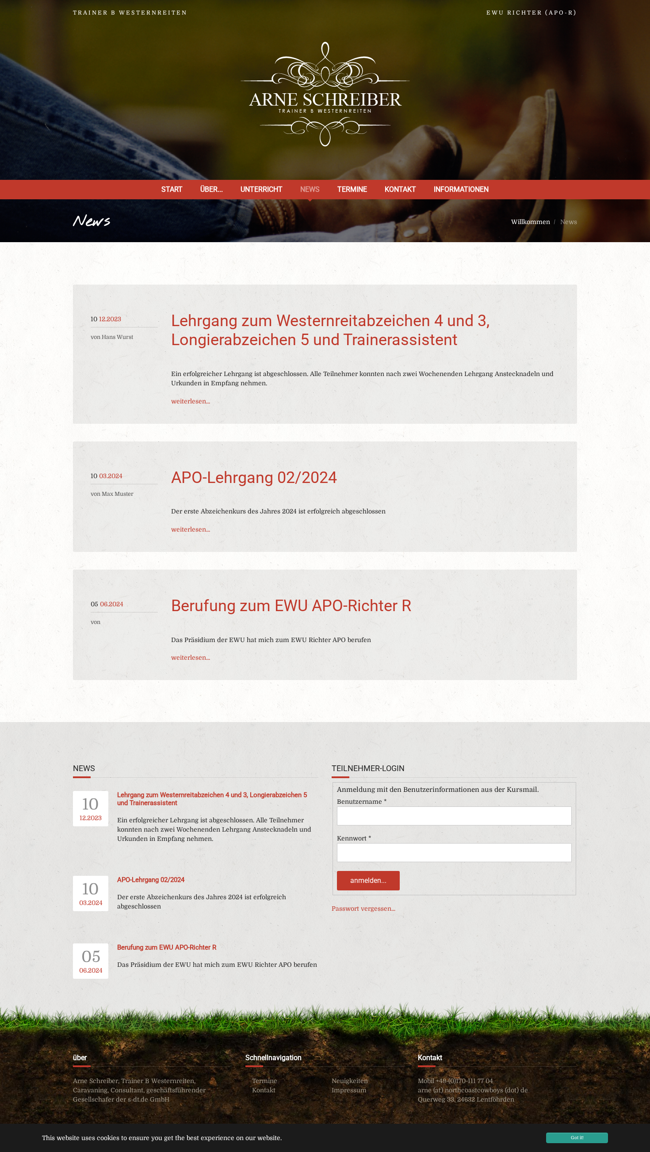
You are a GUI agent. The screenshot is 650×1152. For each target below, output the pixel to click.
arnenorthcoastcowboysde (473, 1090)
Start (172, 189)
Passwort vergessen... (363, 908)
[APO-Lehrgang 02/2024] (91, 463)
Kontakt (400, 189)
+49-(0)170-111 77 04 (464, 1080)
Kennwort (354, 838)
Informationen (461, 189)
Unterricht (262, 189)
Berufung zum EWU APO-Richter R (291, 606)
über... (211, 189)
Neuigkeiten (350, 1080)
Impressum (349, 1090)
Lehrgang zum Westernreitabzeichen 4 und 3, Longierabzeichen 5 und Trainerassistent (330, 330)
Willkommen (531, 221)
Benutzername (362, 801)
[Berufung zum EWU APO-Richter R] (91, 591)
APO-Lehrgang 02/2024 (254, 477)
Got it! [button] (577, 1137)
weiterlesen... (190, 401)
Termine (352, 189)
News (310, 189)
